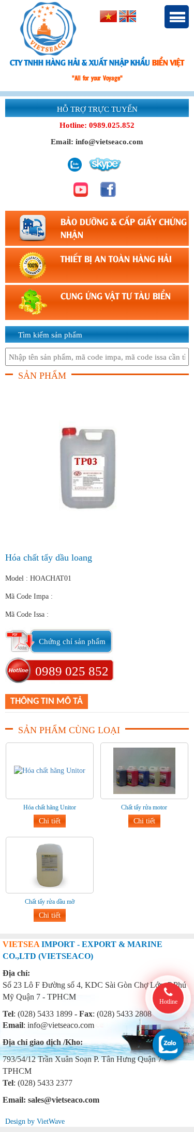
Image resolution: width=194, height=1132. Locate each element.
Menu (177, 16)
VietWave (51, 1121)
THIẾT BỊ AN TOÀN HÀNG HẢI (116, 258)
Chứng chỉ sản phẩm (72, 641)
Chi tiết (50, 821)
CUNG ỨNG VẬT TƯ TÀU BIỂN (116, 295)
